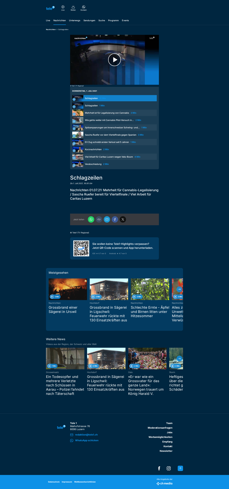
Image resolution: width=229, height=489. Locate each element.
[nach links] (49, 289)
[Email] (107, 219)
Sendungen (89, 20)
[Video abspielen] (114, 60)
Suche (101, 20)
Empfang (167, 441)
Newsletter (166, 451)
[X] (123, 219)
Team (169, 423)
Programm (113, 20)
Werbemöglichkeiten (160, 437)
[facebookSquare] (159, 468)
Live (48, 20)
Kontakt (168, 446)
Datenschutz (54, 482)
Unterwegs (74, 20)
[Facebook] (115, 219)
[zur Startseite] (50, 8)
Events (125, 20)
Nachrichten (59, 20)
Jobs (169, 432)
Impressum (67, 482)
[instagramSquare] (168, 468)
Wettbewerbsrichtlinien (85, 482)
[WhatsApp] (91, 219)
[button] (99, 219)
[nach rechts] (179, 289)
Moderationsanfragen (160, 427)
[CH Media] (164, 483)
